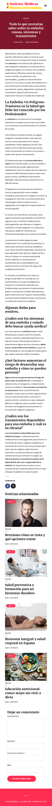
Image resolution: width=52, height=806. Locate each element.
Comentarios (13, 716)
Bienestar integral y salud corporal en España (25, 641)
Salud (26, 18)
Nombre (11, 741)
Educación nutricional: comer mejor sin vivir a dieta (23, 693)
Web (9, 765)
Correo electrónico (16, 753)
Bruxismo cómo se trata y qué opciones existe (25, 537)
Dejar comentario (31, 42)
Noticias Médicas (12, 801)
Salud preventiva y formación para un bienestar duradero (20, 589)
